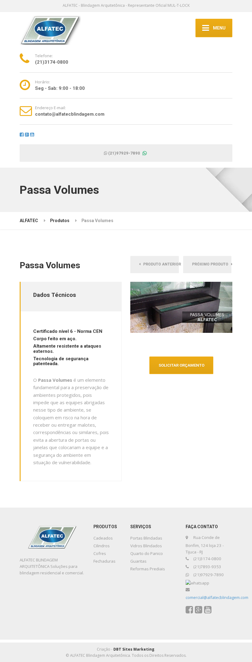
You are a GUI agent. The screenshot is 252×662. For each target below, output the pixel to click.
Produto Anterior (159, 264)
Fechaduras (104, 561)
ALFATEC (29, 220)
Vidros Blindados (146, 545)
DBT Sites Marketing (133, 649)
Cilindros (101, 545)
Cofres (99, 553)
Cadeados (103, 538)
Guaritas (138, 561)
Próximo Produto (211, 264)
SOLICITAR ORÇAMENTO (181, 365)
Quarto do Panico (146, 553)
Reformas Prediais (147, 569)
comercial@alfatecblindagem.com (217, 597)
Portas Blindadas (146, 538)
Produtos (59, 220)
